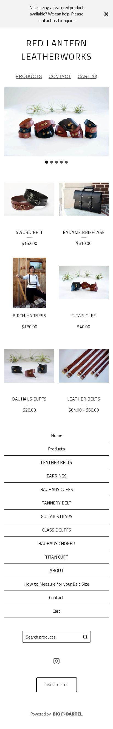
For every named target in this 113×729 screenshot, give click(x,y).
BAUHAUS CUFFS (56, 489)
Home (56, 435)
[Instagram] (56, 661)
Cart (56, 611)
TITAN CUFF (56, 557)
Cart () (87, 76)
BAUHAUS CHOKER (56, 543)
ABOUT (57, 570)
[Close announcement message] (106, 14)
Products (29, 76)
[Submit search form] (85, 637)
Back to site (57, 684)
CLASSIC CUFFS (56, 530)
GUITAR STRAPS (56, 516)
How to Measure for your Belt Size (56, 584)
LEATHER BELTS (56, 462)
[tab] (46, 162)
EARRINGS (57, 475)
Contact (60, 76)
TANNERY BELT (56, 503)
